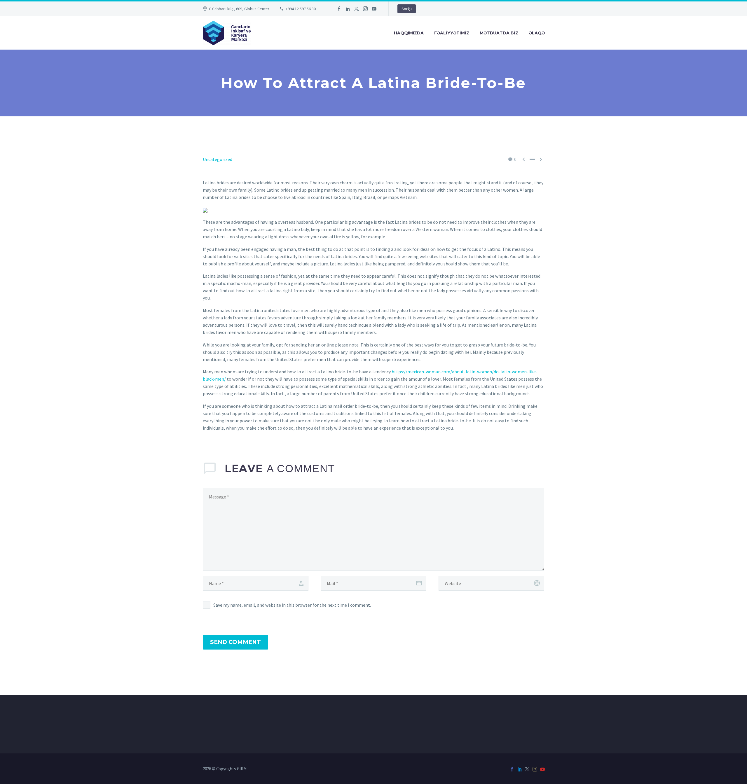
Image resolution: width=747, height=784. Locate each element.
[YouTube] (374, 8)
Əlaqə (537, 33)
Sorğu (407, 8)
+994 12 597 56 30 (301, 8)
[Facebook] (339, 8)
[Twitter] (356, 8)
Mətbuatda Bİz (499, 33)
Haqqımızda (409, 33)
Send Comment (235, 642)
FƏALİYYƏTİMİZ (451, 33)
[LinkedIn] (347, 8)
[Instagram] (365, 8)
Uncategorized (217, 159)
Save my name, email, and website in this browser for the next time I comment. (292, 605)
